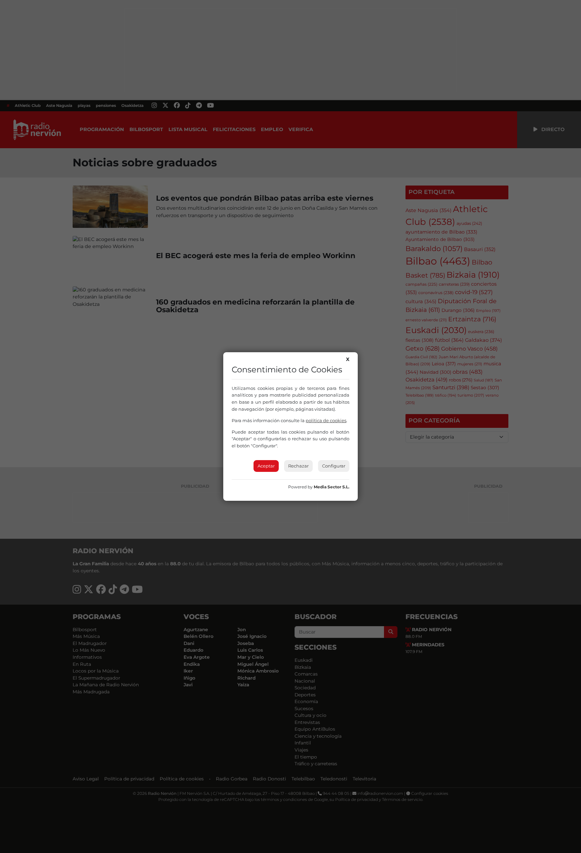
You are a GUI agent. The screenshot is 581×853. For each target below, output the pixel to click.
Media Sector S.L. (331, 486)
